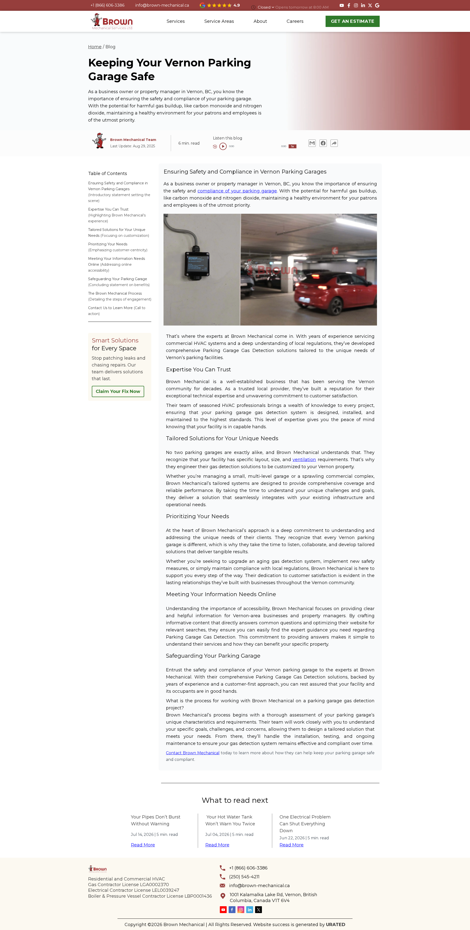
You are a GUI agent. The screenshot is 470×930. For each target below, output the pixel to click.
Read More (143, 845)
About (260, 21)
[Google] (377, 5)
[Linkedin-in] (363, 5)
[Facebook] (232, 909)
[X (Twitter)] (258, 909)
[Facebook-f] (349, 5)
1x (292, 146)
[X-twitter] (370, 5)
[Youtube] (342, 5)
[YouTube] (223, 909)
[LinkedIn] (249, 909)
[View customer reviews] (220, 5)
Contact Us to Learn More (110, 308)
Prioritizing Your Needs (107, 244)
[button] (338, 882)
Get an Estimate (352, 21)
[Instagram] (356, 5)
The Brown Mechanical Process (115, 293)
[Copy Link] (334, 143)
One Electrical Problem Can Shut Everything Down (305, 823)
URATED (335, 924)
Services (176, 21)
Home (95, 47)
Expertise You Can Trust (108, 209)
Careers (295, 21)
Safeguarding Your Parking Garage (117, 279)
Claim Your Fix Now (118, 391)
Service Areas (219, 21)
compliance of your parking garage (237, 191)
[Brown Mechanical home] (112, 21)
